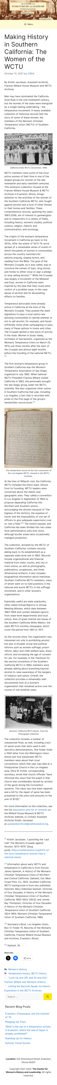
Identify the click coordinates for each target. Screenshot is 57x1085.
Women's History (17, 969)
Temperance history (19, 973)
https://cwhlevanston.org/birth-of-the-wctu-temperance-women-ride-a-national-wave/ (27, 854)
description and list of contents (30, 809)
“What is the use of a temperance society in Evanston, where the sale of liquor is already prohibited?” (28, 1030)
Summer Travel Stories (17, 1043)
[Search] (48, 996)
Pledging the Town (15, 1021)
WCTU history (39, 973)
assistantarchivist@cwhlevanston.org (27, 823)
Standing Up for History (18, 1038)
